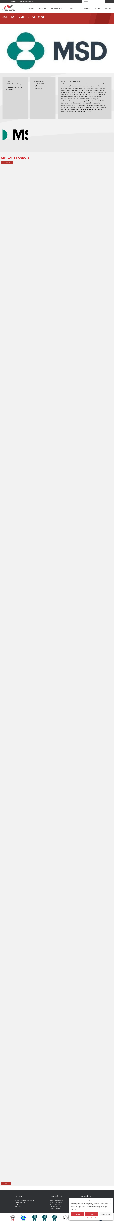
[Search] (104, 1)
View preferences (105, 1214)
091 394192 (58, 1208)
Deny (91, 1214)
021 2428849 (57, 1204)
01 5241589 (57, 1206)
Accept (77, 1214)
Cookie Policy (86, 1217)
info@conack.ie (27, 1)
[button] (110, 1200)
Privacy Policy (94, 1217)
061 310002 (14, 1)
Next (6, 1183)
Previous (7, 162)
